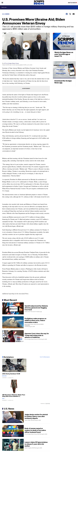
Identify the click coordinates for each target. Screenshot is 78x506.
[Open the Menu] (2, 2)
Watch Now (72, 2)
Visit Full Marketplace (45, 357)
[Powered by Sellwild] (47, 403)
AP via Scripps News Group (11, 63)
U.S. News (5, 14)
